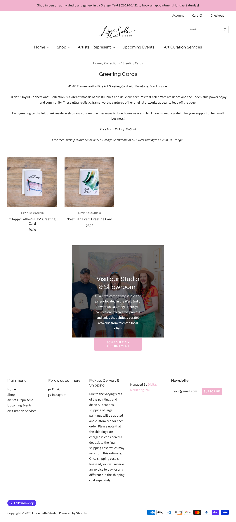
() (197, 15)
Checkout (217, 15)
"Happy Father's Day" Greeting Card (32, 221)
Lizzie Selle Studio (32, 213)
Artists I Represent (94, 47)
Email (55, 389)
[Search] (225, 29)
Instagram (58, 394)
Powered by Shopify (73, 513)
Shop (61, 47)
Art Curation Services (183, 47)
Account (178, 15)
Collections (112, 63)
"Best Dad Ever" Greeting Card (89, 219)
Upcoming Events (138, 47)
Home (39, 47)
